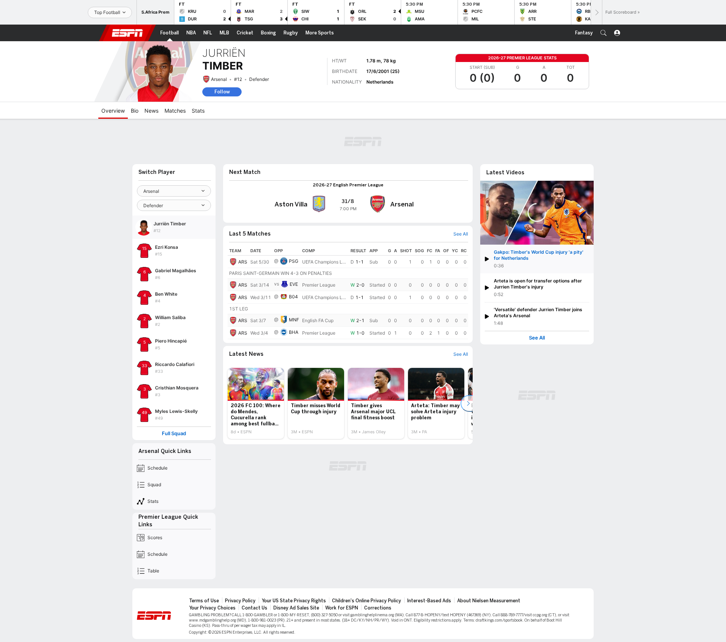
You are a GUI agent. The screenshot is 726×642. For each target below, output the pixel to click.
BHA (293, 332)
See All (537, 338)
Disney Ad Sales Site (296, 608)
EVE (294, 284)
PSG (293, 261)
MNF (294, 320)
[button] (603, 33)
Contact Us (254, 608)
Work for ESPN (341, 608)
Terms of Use (204, 600)
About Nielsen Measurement (488, 600)
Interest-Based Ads (429, 600)
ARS (242, 262)
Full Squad (174, 433)
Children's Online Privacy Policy (366, 600)
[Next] (596, 12)
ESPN (127, 33)
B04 (293, 296)
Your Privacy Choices (212, 608)
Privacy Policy (240, 600)
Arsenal (219, 79)
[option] (256, 403)
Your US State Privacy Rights (294, 600)
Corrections (377, 608)
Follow (222, 92)
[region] (348, 292)
